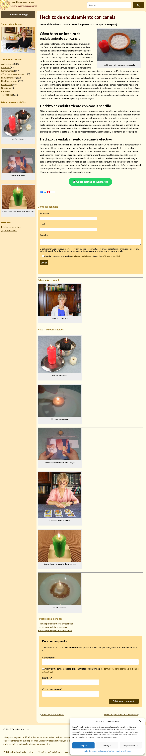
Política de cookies (90, 751)
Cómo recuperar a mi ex (12, 74)
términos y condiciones (81, 256)
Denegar (107, 745)
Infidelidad (6, 84)
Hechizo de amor (9, 81)
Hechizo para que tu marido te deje (55, 630)
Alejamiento (7, 64)
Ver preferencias (130, 745)
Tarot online (7, 94)
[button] (140, 721)
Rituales (5, 91)
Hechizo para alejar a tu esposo (53, 627)
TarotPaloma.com (22, 2)
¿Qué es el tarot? (9, 230)
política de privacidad (110, 256)
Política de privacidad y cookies (110, 751)
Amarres (5, 67)
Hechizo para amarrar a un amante (121, 714)
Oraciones (6, 87)
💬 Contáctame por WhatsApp (90, 181)
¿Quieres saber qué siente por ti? (23, 5)
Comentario (48, 657)
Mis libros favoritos (11, 227)
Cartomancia (7, 70)
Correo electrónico (52, 689)
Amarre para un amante (52, 714)
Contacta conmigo (18, 14)
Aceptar (83, 745)
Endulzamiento (8, 77)
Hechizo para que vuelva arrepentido (55, 623)
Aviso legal (127, 751)
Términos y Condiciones (49, 752)
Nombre (47, 677)
